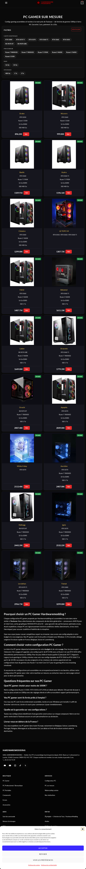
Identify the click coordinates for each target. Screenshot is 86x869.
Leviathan (22, 584)
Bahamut (64, 290)
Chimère (22, 231)
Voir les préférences (43, 860)
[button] (83, 829)
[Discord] (5, 765)
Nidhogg (22, 525)
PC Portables (7, 790)
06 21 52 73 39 (10, 760)
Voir (26, 134)
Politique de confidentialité (49, 865)
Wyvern (64, 113)
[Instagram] (15, 765)
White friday (22, 466)
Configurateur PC (50, 781)
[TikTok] (20, 765)
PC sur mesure (49, 785)
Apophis (64, 407)
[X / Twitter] (25, 765)
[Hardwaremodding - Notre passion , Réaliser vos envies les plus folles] (44, 3)
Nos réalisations (50, 795)
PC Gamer (6, 781)
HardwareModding (72, 816)
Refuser (43, 854)
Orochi (22, 407)
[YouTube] (10, 765)
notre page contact (73, 673)
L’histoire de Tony (58, 816)
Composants (7, 795)
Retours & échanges (9, 821)
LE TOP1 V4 (64, 231)
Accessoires (6, 805)
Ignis (64, 525)
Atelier (47, 821)
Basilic (22, 172)
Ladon (22, 348)
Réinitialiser (76, 29)
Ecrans (5, 800)
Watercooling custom (51, 790)
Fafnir (22, 290)
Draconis (64, 348)
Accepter (43, 848)
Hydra (64, 172)
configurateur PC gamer (13, 673)
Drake (22, 113)
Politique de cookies (34, 865)
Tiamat (64, 584)
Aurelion (64, 466)
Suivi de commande (9, 816)
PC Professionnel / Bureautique (13, 785)
